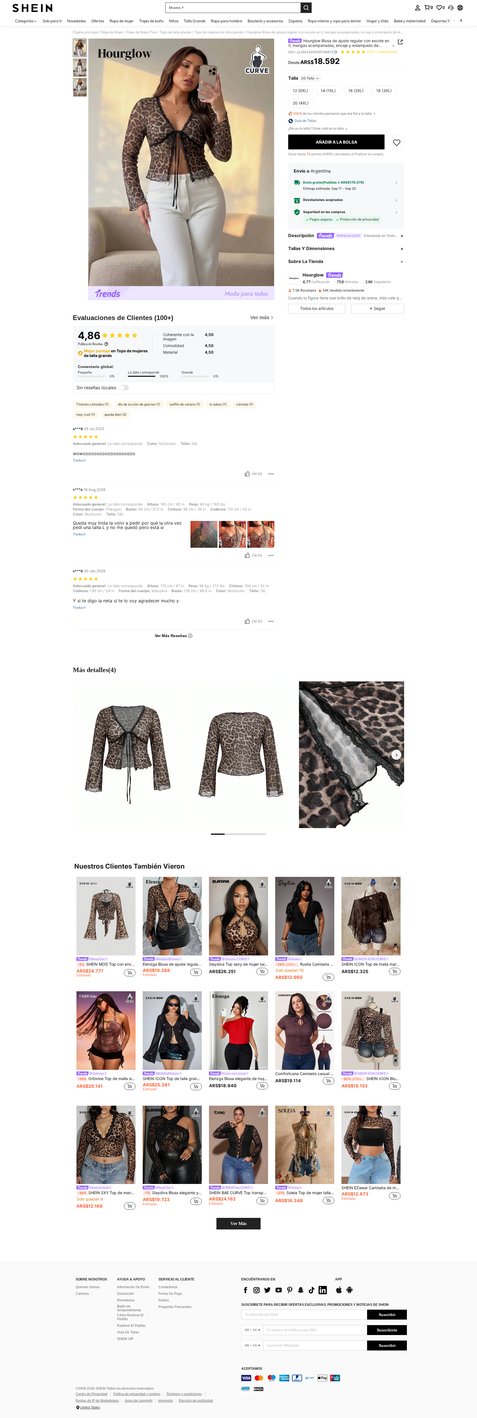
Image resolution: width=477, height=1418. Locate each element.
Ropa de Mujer (112, 32)
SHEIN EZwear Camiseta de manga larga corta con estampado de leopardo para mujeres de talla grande (371, 1188)
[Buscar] (306, 7)
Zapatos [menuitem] (295, 21)
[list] (285, 1290)
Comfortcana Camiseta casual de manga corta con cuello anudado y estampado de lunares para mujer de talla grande (304, 1073)
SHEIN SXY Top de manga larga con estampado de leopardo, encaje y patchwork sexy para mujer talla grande (107, 1193)
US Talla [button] (307, 78)
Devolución (125, 1294)
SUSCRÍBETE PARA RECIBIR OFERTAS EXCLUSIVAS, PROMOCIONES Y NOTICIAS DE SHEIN (315, 1305)
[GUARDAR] (396, 142)
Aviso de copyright (138, 1401)
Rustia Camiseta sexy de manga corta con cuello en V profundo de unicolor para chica (305, 964)
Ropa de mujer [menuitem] (122, 21)
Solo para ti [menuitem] (52, 21)
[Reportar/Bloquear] (271, 474)
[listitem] (106, 930)
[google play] (349, 1293)
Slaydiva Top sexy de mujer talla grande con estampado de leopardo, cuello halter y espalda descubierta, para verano (238, 964)
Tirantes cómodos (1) (92, 404)
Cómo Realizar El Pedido (130, 1317)
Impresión (165, 1401)
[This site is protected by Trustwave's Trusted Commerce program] (245, 1389)
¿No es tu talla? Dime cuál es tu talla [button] (316, 129)
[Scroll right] (461, 20)
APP (338, 1279)
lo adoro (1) (218, 404)
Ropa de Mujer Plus (142, 32)
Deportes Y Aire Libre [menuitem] (449, 21)
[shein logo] (32, 7)
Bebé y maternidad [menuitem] (410, 21)
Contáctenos (167, 1287)
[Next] (396, 755)
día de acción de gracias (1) (139, 404)
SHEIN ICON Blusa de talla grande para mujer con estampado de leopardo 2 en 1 (371, 1078)
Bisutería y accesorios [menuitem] (265, 21)
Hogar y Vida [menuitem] (377, 21)
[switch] (124, 387)
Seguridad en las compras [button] (324, 212)
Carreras (82, 1294)
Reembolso (125, 1300)
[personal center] (417, 7)
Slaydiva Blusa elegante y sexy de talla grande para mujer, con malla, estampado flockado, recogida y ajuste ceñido (173, 1193)
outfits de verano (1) (184, 404)
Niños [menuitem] (173, 21)
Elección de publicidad (196, 1401)
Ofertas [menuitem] (97, 21)
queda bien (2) (115, 414)
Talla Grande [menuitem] (194, 21)
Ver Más (238, 1223)
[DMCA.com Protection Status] (258, 1389)
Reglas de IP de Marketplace (97, 1401)
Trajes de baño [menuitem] (151, 21)
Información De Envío (133, 1287)
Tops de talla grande (175, 32)
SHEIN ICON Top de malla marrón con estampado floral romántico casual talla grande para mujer (371, 964)
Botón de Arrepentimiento (129, 1308)
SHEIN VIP (125, 1339)
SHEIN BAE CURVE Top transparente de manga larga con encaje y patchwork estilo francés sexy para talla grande (238, 1193)
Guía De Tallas (128, 1332)
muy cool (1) (85, 414)
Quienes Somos (88, 1287)
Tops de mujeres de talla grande (218, 32)
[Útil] (247, 474)
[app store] (339, 1293)
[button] (450, 7)
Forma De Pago (170, 1294)
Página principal (85, 32)
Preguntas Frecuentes (175, 1307)
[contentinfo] (324, 1378)
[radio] (300, 90)
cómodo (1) (244, 404)
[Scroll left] (454, 20)
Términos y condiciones (184, 1394)
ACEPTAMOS (251, 1369)
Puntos (163, 1300)
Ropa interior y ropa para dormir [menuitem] (334, 21)
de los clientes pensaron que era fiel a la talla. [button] (332, 114)
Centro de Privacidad (91, 1394)
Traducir (79, 460)
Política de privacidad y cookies (136, 1394)
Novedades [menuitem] (76, 21)
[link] (428, 7)
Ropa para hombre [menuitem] (226, 21)
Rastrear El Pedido (131, 1326)
